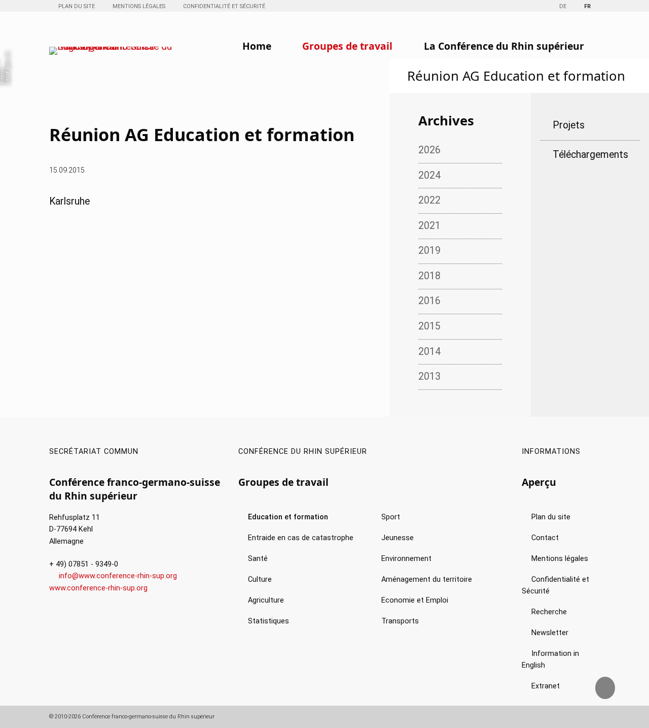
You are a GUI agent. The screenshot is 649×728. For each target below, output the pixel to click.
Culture (260, 579)
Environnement (406, 558)
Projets (569, 125)
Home (256, 46)
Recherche (549, 612)
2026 (429, 150)
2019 (429, 250)
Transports (400, 621)
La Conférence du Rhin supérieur (504, 46)
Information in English (550, 659)
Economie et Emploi (414, 600)
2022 (429, 200)
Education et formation (288, 517)
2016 (429, 301)
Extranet (545, 686)
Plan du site (76, 6)
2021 (429, 225)
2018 (429, 276)
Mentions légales (139, 6)
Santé (258, 558)
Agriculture (266, 600)
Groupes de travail (347, 46)
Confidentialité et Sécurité (224, 6)
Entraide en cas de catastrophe (300, 538)
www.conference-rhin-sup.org (98, 588)
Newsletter (549, 632)
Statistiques (268, 621)
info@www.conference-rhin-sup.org (118, 576)
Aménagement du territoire (426, 579)
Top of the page (613, 692)
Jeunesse (397, 538)
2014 (429, 351)
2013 (429, 376)
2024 (429, 175)
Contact (545, 538)
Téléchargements (590, 154)
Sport (390, 517)
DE (562, 6)
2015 (429, 326)
